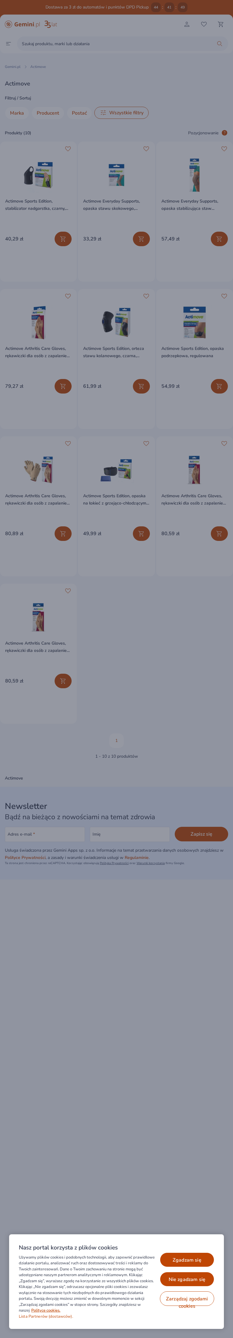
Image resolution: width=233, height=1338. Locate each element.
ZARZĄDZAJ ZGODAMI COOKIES (187, 1301)
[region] (116, 1281)
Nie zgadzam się (187, 1279)
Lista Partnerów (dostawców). (46, 1316)
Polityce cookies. (45, 1310)
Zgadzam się (187, 1260)
